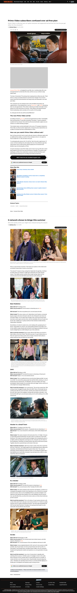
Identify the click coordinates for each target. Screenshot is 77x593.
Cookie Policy (51, 584)
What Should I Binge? (18, 1)
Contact (38, 582)
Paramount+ (34, 105)
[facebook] (67, 1)
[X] (69, 1)
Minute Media (8, 589)
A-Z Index (27, 586)
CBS (28, 1)
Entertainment (17, 574)
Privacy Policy (28, 584)
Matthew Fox (12, 224)
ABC (25, 1)
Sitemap (46, 1)
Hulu (40, 308)
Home (11, 211)
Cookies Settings (40, 586)
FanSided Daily (62, 582)
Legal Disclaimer (63, 584)
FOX (31, 1)
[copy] (17, 30)
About (41, 1)
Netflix (41, 105)
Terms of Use (39, 584)
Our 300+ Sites (51, 582)
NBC (34, 1)
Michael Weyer (13, 27)
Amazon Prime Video (15, 90)
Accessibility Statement (15, 586)
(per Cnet (22, 118)
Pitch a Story (13, 584)
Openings (27, 582)
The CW (37, 1)
